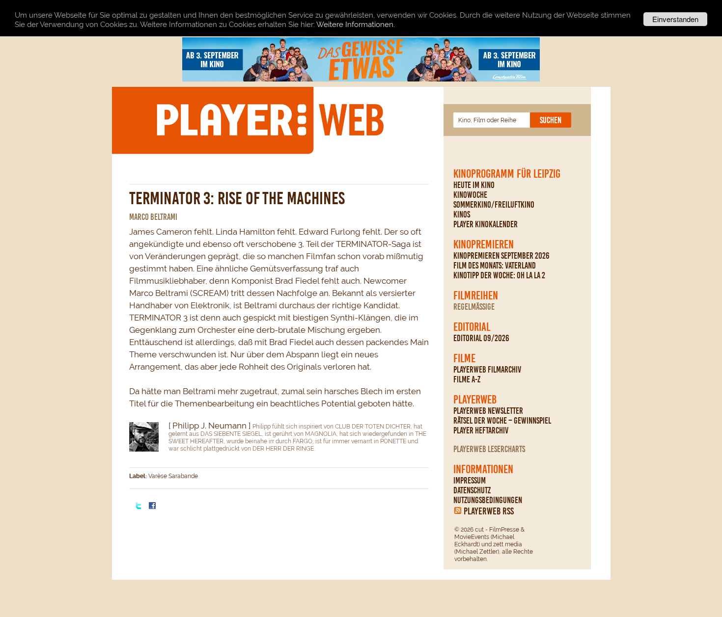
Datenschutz (472, 490)
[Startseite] (270, 120)
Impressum (469, 480)
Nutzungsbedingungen (487, 500)
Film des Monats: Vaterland (494, 265)
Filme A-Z (466, 379)
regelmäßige (474, 306)
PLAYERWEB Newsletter (488, 410)
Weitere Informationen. (355, 24)
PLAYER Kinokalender (485, 224)
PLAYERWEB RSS (489, 511)
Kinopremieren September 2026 (501, 255)
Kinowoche (470, 194)
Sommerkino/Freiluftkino (493, 204)
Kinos (461, 214)
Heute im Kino (474, 185)
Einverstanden (675, 19)
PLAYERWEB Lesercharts (489, 449)
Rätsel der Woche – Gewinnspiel (502, 420)
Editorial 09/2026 (481, 338)
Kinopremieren (483, 244)
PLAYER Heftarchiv (480, 430)
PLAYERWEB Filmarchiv (487, 369)
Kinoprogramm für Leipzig (506, 174)
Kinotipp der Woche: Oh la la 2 (499, 275)
